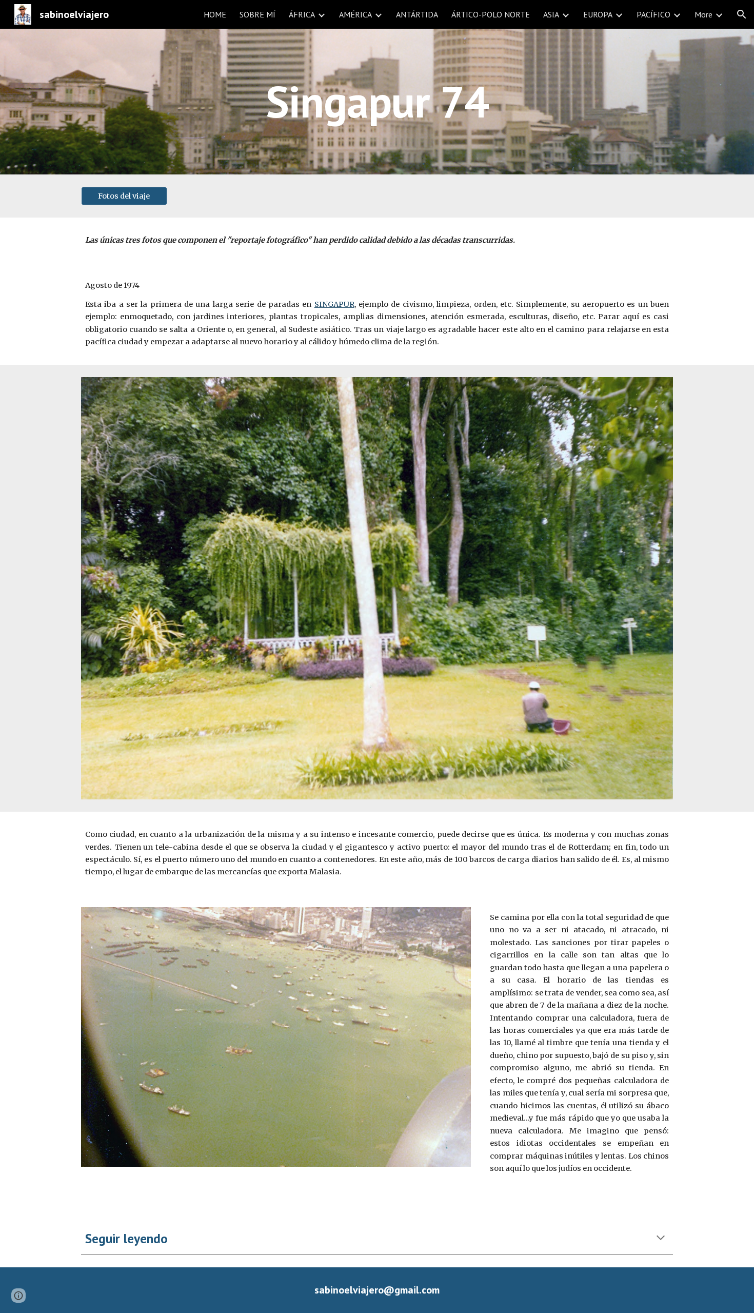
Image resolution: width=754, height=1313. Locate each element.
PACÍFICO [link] (653, 14)
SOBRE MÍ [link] (257, 14)
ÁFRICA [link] (302, 14)
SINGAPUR (334, 304)
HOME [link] (215, 14)
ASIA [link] (551, 14)
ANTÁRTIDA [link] (417, 14)
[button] (741, 14)
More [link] (703, 14)
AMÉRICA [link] (355, 14)
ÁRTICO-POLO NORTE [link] (490, 14)
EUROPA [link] (597, 14)
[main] (377, 101)
